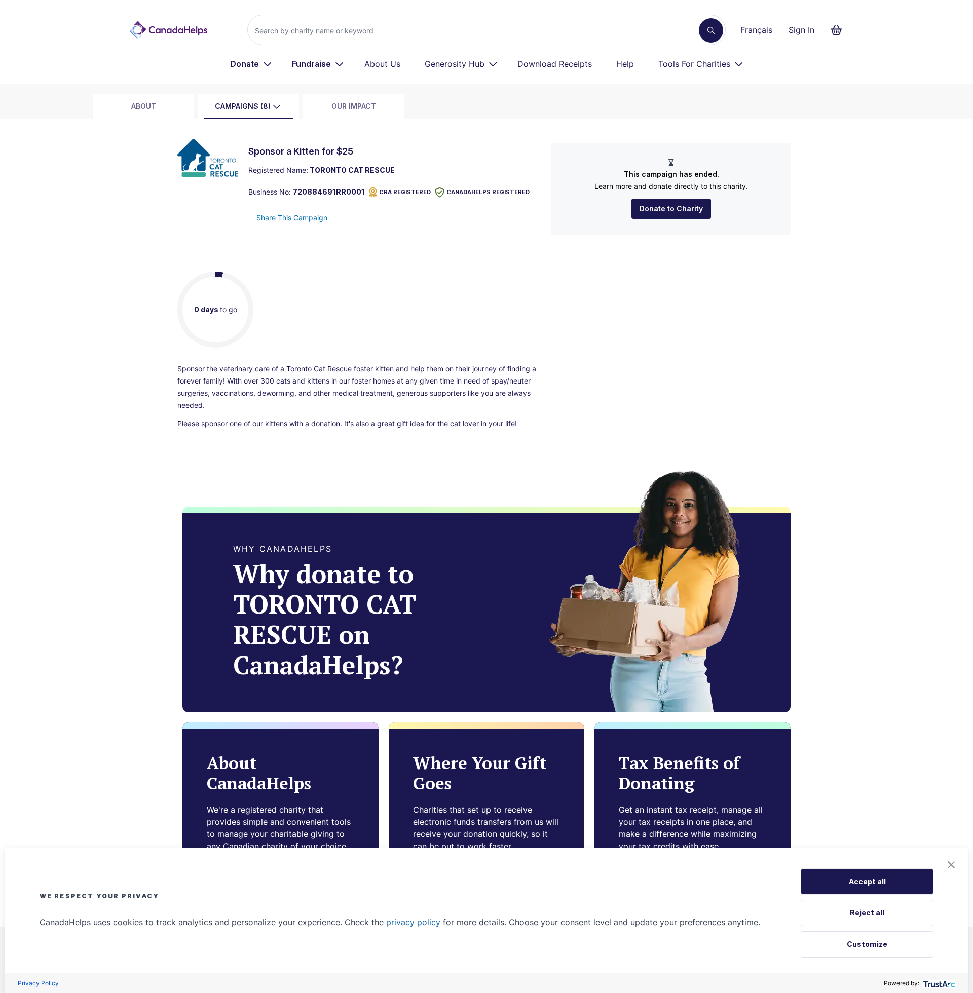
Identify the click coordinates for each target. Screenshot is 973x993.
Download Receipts (554, 64)
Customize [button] (867, 944)
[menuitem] (251, 64)
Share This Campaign (291, 217)
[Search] (711, 30)
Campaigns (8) (243, 106)
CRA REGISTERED (405, 192)
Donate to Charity (671, 208)
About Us (382, 64)
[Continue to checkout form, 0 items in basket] (839, 30)
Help (625, 64)
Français (756, 30)
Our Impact (353, 106)
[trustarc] (938, 983)
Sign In (801, 30)
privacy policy (413, 922)
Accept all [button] (867, 881)
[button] (951, 865)
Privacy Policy (38, 983)
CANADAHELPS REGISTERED (488, 192)
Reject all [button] (867, 912)
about (143, 106)
